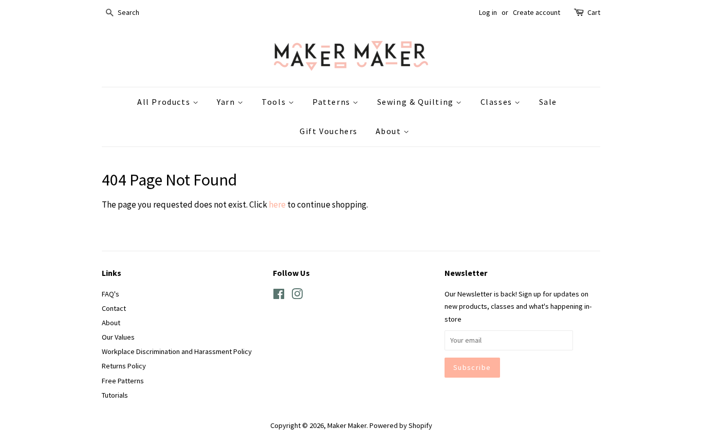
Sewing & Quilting (416, 102)
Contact (114, 308)
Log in (488, 12)
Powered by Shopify (401, 425)
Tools (275, 102)
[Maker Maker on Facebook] (279, 296)
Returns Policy (124, 365)
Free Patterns (123, 380)
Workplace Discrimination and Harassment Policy (177, 351)
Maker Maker (346, 425)
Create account (536, 12)
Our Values (118, 337)
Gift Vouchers (329, 131)
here (277, 204)
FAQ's (110, 294)
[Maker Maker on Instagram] (297, 296)
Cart (593, 12)
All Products (165, 102)
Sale (548, 102)
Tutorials (115, 395)
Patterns (332, 102)
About (390, 131)
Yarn (227, 102)
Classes (498, 102)
